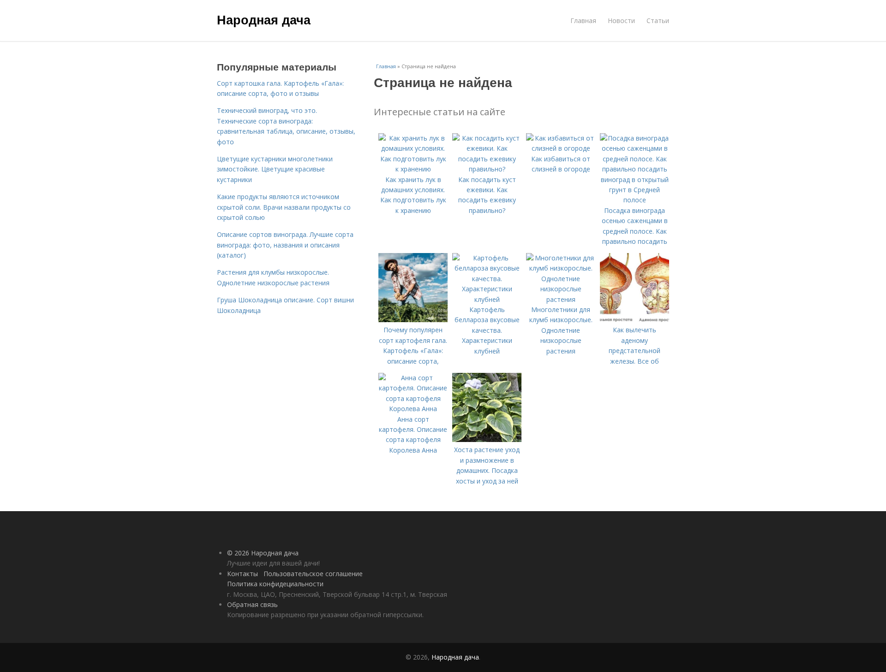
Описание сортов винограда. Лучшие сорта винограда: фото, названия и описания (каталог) (285, 244)
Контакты (242, 573)
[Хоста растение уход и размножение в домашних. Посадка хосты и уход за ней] (486, 439)
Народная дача (264, 19)
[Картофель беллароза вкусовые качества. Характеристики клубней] (486, 299)
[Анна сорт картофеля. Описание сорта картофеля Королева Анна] (413, 408)
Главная (583, 20)
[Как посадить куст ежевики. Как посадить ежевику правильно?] (486, 169)
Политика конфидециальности (275, 583)
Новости (621, 20)
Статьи (658, 20)
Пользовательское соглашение (313, 573)
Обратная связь (252, 604)
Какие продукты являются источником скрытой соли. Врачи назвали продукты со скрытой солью (284, 207)
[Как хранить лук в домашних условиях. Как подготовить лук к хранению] (413, 169)
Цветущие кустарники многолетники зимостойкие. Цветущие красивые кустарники (275, 169)
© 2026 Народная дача (263, 552)
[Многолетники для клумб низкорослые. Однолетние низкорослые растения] (560, 299)
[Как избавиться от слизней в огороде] (560, 148)
